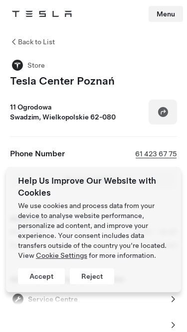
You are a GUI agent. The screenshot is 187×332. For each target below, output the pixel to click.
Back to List (36, 42)
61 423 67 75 (156, 154)
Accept (41, 276)
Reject (92, 276)
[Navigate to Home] (42, 14)
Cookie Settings (61, 255)
